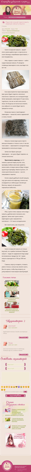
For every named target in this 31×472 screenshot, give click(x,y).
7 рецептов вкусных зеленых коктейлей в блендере (18, 420)
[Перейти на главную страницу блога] (15, 10)
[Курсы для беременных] (15, 440)
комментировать (15, 396)
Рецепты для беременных (13, 30)
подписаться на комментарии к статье (13, 391)
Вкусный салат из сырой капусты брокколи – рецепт (12, 288)
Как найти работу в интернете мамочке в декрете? (12, 310)
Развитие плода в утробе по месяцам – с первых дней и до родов (19, 427)
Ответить (24, 337)
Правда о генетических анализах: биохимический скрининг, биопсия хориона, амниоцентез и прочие (15, 412)
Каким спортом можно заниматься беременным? (11, 299)
